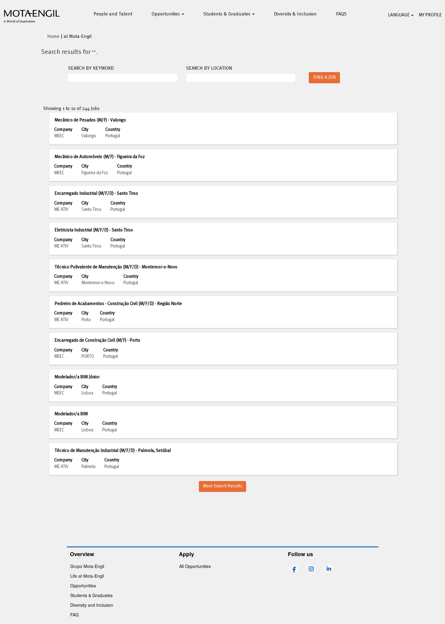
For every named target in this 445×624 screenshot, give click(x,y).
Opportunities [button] (166, 14)
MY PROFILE (430, 15)
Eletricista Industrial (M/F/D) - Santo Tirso (93, 230)
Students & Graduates (91, 595)
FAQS (341, 14)
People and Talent (113, 14)
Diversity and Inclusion (91, 605)
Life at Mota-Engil (87, 576)
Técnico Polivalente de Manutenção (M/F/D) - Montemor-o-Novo (115, 267)
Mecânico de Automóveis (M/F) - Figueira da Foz (99, 157)
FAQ (74, 615)
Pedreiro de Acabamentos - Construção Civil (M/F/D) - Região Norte (118, 303)
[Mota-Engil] (32, 15)
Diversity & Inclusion (295, 14)
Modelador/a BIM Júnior (77, 377)
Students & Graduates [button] (227, 14)
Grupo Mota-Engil (87, 566)
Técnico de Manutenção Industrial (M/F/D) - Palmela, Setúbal (112, 450)
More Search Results (222, 486)
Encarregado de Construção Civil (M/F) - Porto (97, 340)
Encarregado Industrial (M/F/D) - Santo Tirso (96, 193)
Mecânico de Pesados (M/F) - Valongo (90, 120)
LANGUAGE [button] (399, 15)
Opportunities (83, 586)
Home (53, 36)
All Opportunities (195, 566)
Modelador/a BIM (71, 414)
